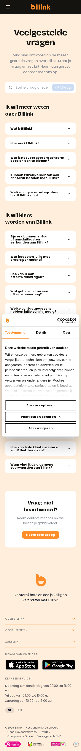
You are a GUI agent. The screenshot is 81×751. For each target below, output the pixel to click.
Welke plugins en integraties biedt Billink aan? (34, 193)
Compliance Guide (20, 736)
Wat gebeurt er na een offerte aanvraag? (29, 292)
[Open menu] (8, 7)
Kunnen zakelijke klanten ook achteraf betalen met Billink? (34, 176)
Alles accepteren (40, 405)
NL (10, 710)
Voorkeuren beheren (38, 417)
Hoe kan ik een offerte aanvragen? (27, 275)
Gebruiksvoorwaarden (22, 732)
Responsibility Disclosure (42, 727)
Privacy (45, 732)
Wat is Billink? (21, 128)
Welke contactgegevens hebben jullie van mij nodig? (33, 310)
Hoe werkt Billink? (24, 143)
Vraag (65, 87)
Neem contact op (40, 535)
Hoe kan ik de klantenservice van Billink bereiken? (34, 448)
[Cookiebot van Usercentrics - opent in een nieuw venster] (57, 320)
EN (20, 710)
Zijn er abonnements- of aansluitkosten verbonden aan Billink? (29, 239)
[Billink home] (40, 6)
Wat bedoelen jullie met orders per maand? (30, 258)
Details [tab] (41, 332)
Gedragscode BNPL (49, 736)
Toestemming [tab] (15, 332)
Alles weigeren (41, 428)
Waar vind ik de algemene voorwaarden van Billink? (31, 466)
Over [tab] (66, 332)
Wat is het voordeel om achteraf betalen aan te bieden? (37, 159)
